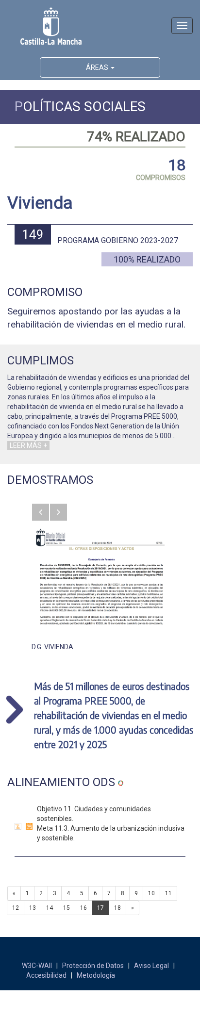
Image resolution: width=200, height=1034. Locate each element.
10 (151, 893)
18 (117, 907)
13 (32, 907)
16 (83, 907)
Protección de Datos (93, 965)
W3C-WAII (37, 965)
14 (49, 907)
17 (100, 907)
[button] (40, 512)
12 (15, 907)
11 (168, 893)
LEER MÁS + (28, 445)
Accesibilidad (46, 975)
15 (66, 907)
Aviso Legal (151, 965)
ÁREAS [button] (98, 67)
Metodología (96, 975)
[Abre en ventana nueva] (100, 576)
